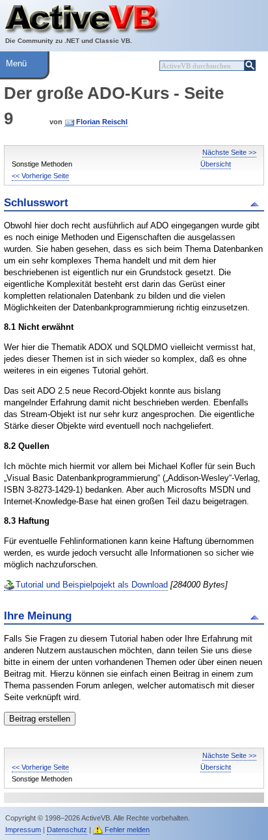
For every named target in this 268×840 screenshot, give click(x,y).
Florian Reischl (101, 122)
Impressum (23, 829)
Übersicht (215, 164)
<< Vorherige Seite (40, 176)
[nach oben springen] (256, 203)
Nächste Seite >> (229, 152)
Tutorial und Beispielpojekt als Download (92, 584)
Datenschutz (67, 829)
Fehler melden (127, 829)
